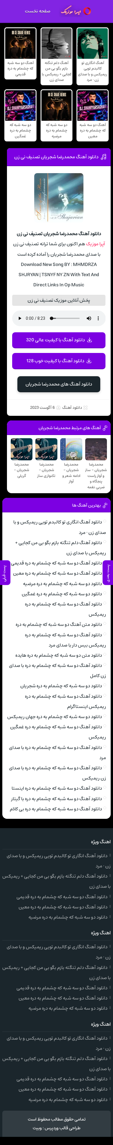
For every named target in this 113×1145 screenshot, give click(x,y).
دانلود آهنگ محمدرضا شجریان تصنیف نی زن (56, 157)
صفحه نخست (37, 11)
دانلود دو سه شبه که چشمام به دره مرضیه (62, 584)
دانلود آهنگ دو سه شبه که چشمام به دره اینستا (57, 788)
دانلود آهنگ (72, 407)
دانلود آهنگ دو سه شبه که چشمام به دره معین (57, 573)
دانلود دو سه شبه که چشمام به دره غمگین (62, 594)
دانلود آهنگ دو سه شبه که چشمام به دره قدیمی (56, 563)
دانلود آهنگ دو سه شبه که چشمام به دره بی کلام (56, 809)
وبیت (37, 1128)
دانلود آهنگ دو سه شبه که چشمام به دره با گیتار (56, 799)
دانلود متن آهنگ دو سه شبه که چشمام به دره (59, 624)
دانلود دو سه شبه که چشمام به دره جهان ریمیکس (54, 717)
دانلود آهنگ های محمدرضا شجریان (58, 384)
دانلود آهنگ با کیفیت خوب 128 (55, 361)
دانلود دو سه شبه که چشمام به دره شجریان (61, 686)
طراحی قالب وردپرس (63, 1128)
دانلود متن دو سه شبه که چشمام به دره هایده (58, 655)
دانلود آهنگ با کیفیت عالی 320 (55, 340)
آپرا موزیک (95, 244)
